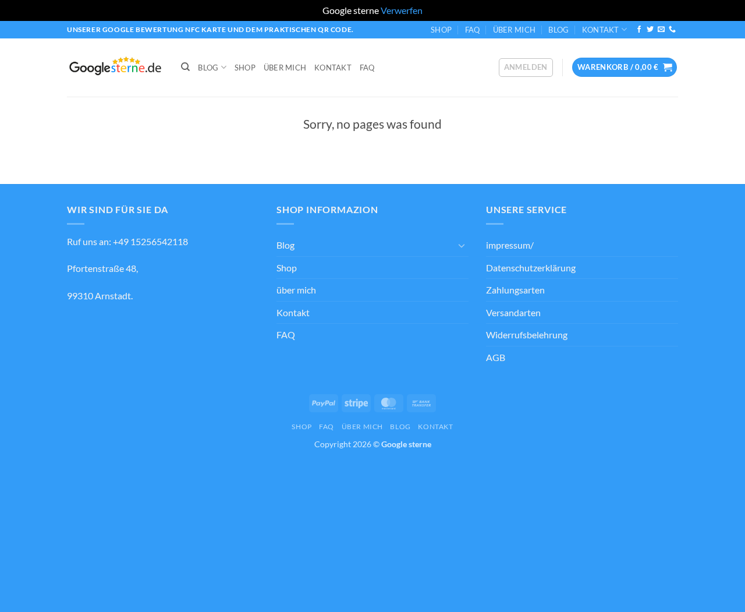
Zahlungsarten (515, 289)
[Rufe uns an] (672, 30)
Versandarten (513, 312)
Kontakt (600, 29)
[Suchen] (185, 67)
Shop (441, 29)
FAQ (472, 29)
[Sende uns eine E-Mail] (661, 30)
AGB (495, 357)
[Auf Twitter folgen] (650, 30)
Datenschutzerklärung (531, 267)
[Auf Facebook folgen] (639, 30)
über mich (514, 29)
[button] (526, 67)
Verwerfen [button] (402, 10)
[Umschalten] (462, 245)
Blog (558, 29)
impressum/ (510, 244)
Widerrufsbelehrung (526, 334)
